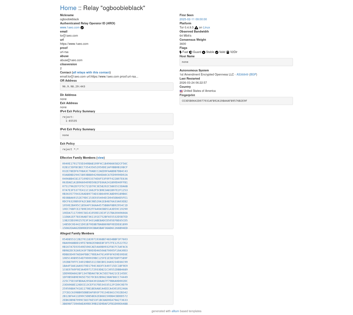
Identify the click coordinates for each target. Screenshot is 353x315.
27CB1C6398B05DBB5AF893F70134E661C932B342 (95, 292)
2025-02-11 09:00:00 (193, 19)
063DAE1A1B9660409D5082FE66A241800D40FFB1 (95, 182)
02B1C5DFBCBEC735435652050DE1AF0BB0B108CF (95, 167)
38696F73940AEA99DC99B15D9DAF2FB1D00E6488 (95, 303)
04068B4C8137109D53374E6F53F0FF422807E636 (95, 178)
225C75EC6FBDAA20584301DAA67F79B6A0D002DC (95, 280)
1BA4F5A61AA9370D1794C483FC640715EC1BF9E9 (95, 265)
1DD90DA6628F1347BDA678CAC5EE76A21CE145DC (95, 273)
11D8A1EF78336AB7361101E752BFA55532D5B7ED (95, 216)
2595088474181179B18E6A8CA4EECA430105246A (95, 288)
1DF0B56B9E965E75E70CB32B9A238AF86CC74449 (95, 277)
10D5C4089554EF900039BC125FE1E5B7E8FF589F (95, 258)
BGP (253, 74)
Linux (206, 27)
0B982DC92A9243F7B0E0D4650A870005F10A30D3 (95, 250)
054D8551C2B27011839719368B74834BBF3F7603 (95, 239)
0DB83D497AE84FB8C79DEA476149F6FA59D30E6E (95, 254)
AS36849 (242, 74)
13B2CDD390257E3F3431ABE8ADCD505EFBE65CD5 (95, 220)
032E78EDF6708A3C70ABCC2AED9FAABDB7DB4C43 (95, 171)
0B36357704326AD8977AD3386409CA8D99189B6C (95, 193)
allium (175, 311)
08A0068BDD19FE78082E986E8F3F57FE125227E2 (95, 242)
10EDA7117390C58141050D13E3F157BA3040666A (95, 212)
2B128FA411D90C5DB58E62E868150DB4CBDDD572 (95, 296)
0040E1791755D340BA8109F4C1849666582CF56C (95, 163)
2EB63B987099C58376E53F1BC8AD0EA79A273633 (95, 300)
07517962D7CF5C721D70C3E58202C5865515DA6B (95, 186)
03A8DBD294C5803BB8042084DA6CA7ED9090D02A (95, 174)
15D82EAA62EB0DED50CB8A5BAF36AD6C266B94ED (95, 228)
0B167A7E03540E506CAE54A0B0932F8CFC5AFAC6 (95, 246)
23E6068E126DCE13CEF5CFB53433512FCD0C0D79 (95, 284)
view (100, 157)
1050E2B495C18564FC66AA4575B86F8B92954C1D (95, 205)
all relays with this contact (91, 72)
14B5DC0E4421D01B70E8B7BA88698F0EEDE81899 (95, 224)
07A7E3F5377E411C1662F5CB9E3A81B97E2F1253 (95, 190)
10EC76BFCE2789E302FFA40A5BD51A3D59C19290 (95, 208)
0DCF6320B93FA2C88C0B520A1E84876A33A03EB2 (95, 201)
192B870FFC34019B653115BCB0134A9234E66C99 (95, 261)
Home (68, 7)
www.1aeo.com (70, 27)
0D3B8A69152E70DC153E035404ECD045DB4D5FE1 (95, 197)
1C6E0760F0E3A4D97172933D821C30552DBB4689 (95, 269)
